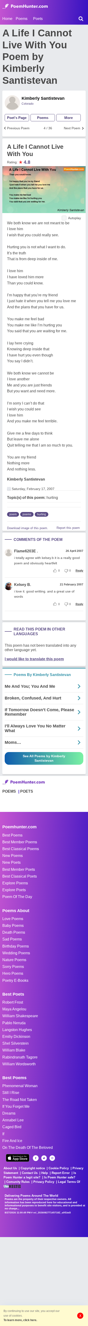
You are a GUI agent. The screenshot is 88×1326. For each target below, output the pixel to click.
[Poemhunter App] (17, 1158)
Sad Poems (12, 939)
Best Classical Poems (20, 849)
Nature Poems (14, 960)
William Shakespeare (20, 1016)
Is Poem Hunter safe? (59, 1177)
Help (44, 1173)
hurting (41, 514)
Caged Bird (11, 1127)
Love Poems (12, 919)
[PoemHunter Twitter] (44, 1158)
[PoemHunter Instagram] (52, 1158)
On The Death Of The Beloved (27, 1148)
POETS (26, 791)
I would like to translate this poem (34, 659)
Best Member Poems (19, 842)
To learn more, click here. (20, 1320)
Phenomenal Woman (20, 1086)
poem (13, 514)
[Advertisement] (44, 1281)
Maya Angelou (14, 1009)
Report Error (61, 1173)
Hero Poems (12, 973)
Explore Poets (14, 890)
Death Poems (13, 932)
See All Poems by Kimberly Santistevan (44, 758)
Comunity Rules (18, 1182)
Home (7, 19)
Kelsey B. (22, 585)
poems (27, 514)
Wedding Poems (16, 953)
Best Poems (12, 835)
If (3, 1134)
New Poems (12, 856)
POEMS (9, 791)
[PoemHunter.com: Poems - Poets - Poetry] (25, 6)
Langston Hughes (17, 1030)
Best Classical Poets (19, 876)
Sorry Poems (13, 967)
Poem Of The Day (17, 897)
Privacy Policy (43, 1182)
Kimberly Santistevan (43, 98)
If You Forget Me (16, 1106)
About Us (10, 1168)
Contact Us (30, 1173)
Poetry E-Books (15, 980)
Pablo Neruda (14, 1023)
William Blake (13, 1050)
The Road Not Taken (19, 1100)
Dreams (8, 1113)
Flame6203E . (26, 551)
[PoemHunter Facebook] (36, 1158)
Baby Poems (13, 926)
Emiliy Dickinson (16, 1037)
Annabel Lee (13, 1120)
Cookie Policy (59, 1168)
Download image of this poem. (27, 528)
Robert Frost (12, 1002)
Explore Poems (15, 883)
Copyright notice (33, 1168)
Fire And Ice (12, 1141)
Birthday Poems (15, 946)
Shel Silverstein (15, 1043)
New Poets (11, 862)
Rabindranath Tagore (20, 1057)
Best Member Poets (18, 869)
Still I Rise (10, 1093)
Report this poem (68, 528)
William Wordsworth (19, 1064)
